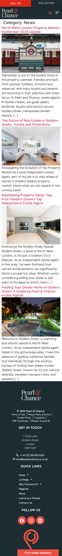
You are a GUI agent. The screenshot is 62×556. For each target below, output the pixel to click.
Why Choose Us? (28, 484)
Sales (22, 475)
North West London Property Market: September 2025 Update (31, 30)
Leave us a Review (29, 498)
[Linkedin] (40, 520)
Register (24, 489)
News (22, 493)
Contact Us (25, 503)
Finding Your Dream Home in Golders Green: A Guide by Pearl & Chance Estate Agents (31, 291)
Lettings (24, 479)
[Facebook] (22, 520)
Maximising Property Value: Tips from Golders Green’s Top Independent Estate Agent (27, 199)
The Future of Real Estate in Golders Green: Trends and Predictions (30, 122)
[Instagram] (31, 520)
